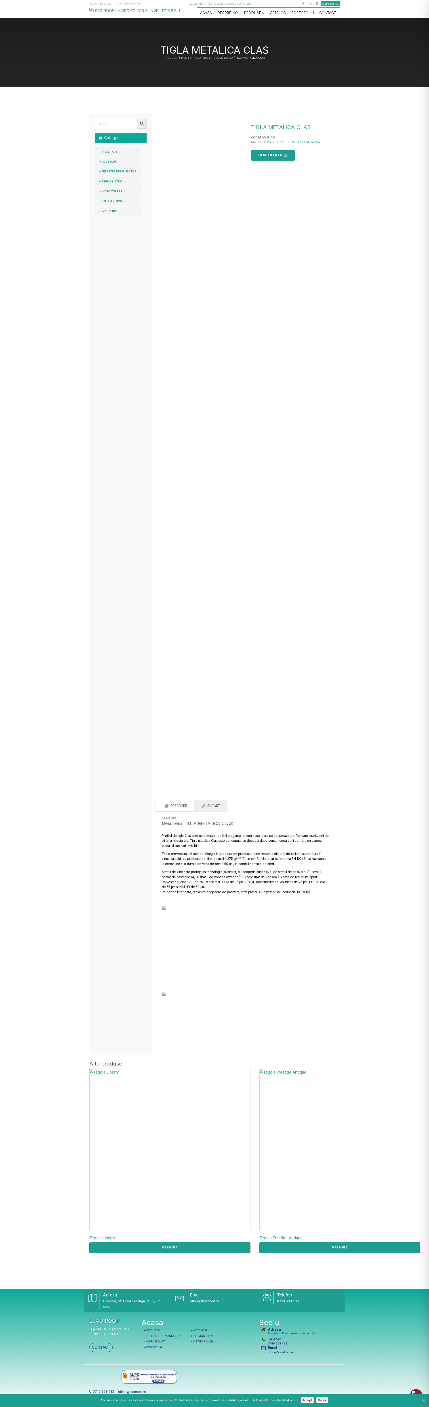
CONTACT (101, 1347)
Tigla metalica (222, 57)
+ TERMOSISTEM (110, 181)
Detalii (322, 1400)
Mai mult (170, 1247)
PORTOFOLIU (302, 12)
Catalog (278, 12)
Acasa (206, 12)
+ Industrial (108, 211)
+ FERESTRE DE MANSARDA (117, 171)
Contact (327, 12)
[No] (423, 1400)
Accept (307, 1400)
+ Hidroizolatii (110, 191)
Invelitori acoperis (193, 57)
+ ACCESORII (107, 161)
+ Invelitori (108, 151)
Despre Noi (228, 12)
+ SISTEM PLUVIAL (111, 201)
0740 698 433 (288, 1301)
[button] (121, 138)
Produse (252, 12)
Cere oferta (330, 3)
